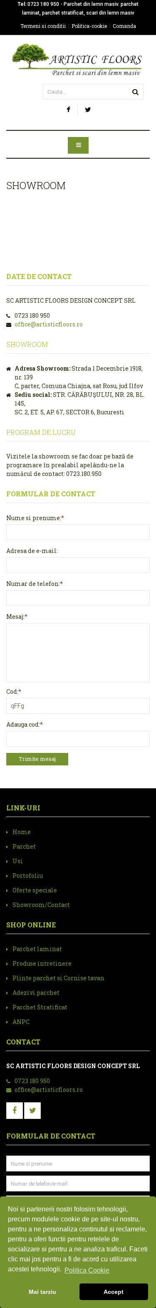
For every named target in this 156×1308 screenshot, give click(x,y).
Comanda (124, 25)
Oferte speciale (34, 890)
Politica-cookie (89, 25)
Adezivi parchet (35, 993)
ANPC (21, 1022)
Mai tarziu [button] (42, 1291)
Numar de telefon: (33, 584)
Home (21, 832)
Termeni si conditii (43, 25)
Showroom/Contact (41, 905)
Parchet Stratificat (39, 1007)
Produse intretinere (42, 963)
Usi (17, 861)
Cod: (12, 691)
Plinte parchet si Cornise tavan (58, 978)
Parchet (24, 846)
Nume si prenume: (33, 518)
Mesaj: (15, 616)
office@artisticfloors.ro (49, 324)
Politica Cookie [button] (86, 1270)
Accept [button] (114, 1291)
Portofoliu (27, 875)
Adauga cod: (23, 724)
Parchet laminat (37, 949)
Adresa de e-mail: (32, 551)
